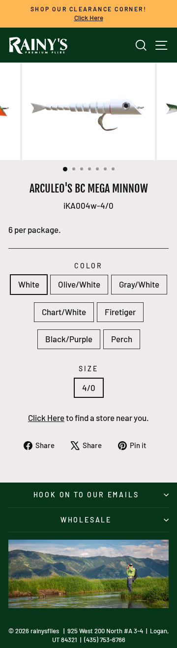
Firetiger (120, 312)
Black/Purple (68, 339)
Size (88, 368)
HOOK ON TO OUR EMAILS (86, 494)
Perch (121, 339)
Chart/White (64, 312)
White (28, 284)
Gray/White (139, 284)
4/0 (88, 387)
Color (88, 265)
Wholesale (86, 520)
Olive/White (79, 284)
